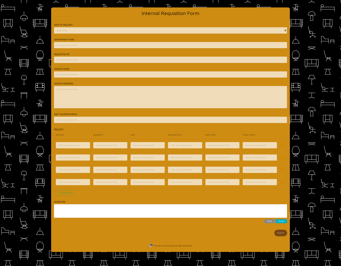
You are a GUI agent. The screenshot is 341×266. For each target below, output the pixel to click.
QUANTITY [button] (98, 135)
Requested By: (62, 54)
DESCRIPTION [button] (174, 135)
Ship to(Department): (66, 114)
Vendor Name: (62, 69)
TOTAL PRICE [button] (249, 135)
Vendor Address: (63, 83)
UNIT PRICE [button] (210, 135)
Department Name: (64, 39)
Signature (59, 201)
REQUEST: (59, 129)
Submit (280, 232)
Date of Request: (63, 25)
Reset (269, 221)
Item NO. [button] (60, 135)
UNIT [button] (133, 135)
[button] (73, 135)
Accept (281, 221)
